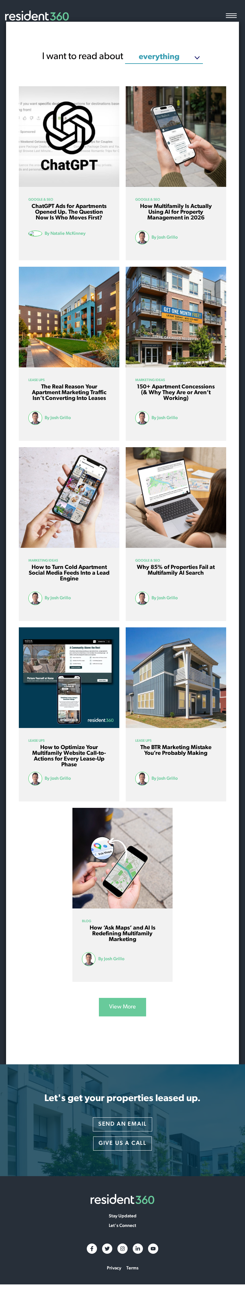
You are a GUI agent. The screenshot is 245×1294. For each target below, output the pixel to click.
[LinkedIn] (138, 1249)
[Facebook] (92, 1249)
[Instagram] (122, 1249)
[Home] (37, 16)
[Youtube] (153, 1249)
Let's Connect (122, 1226)
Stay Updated (123, 1216)
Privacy (114, 1268)
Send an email (122, 1124)
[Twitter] (107, 1249)
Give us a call (122, 1143)
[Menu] (231, 16)
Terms (132, 1268)
